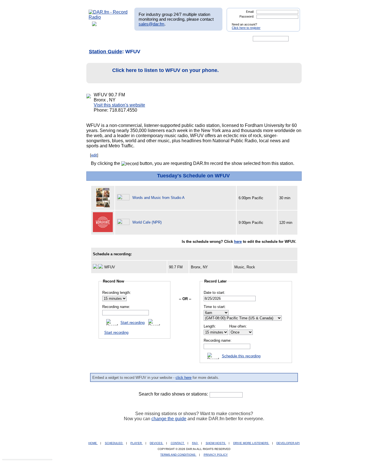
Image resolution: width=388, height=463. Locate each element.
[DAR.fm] (108, 17)
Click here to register (246, 27)
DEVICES (156, 443)
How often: (238, 326)
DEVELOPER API (288, 443)
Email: (250, 11)
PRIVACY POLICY (216, 454)
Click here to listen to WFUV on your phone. (165, 70)
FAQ (195, 443)
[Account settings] (221, 39)
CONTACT (178, 443)
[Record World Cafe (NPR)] (124, 222)
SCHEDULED (114, 443)
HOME (93, 443)
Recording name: (116, 307)
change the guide (168, 418)
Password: (246, 16)
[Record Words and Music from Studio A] (124, 198)
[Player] (153, 39)
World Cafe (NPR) (147, 222)
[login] (291, 22)
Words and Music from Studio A (158, 198)
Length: (210, 326)
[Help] (177, 39)
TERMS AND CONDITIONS (178, 454)
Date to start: (214, 292)
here (238, 241)
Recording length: (116, 292)
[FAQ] (198, 39)
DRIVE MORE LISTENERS (251, 443)
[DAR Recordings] (126, 39)
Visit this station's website (119, 105)
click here (183, 377)
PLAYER (136, 443)
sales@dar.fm (151, 24)
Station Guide (105, 51)
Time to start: (215, 307)
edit (94, 155)
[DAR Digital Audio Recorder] (98, 39)
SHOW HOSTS (216, 443)
